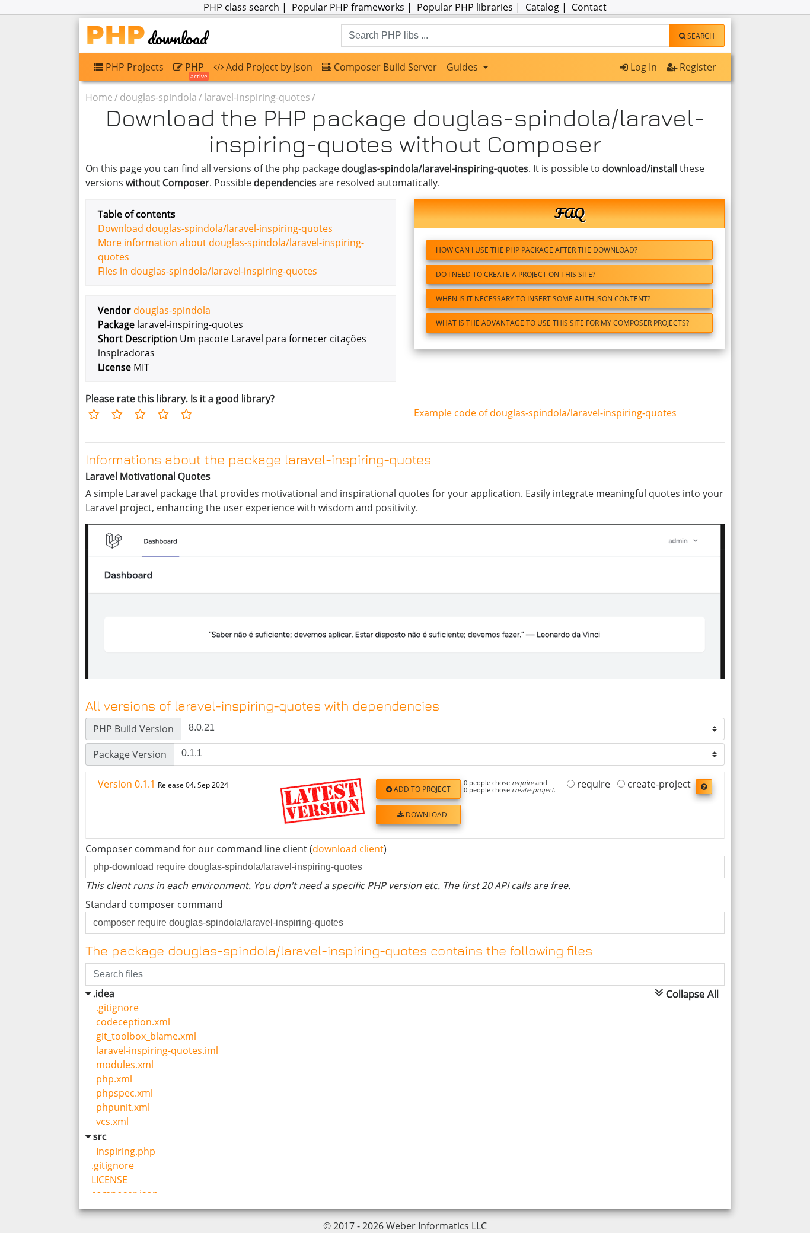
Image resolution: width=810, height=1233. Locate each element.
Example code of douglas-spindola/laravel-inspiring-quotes (545, 412)
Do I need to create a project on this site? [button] (515, 274)
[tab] (405, 805)
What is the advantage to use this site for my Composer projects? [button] (562, 323)
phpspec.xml (122, 1093)
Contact (589, 7)
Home (99, 97)
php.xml (111, 1078)
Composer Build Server (384, 67)
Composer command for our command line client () (236, 848)
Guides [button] (463, 67)
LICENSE (109, 1179)
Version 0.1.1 (163, 784)
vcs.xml (110, 1121)
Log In (642, 67)
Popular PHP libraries (465, 7)
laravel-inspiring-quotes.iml (154, 1050)
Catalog (542, 7)
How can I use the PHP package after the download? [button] (536, 250)
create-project (658, 784)
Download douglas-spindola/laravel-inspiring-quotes (215, 228)
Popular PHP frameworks (348, 7)
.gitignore (115, 1007)
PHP (195, 69)
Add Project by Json (268, 67)
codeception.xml (130, 1021)
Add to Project (421, 789)
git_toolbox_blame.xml (143, 1036)
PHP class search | (246, 7)
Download (425, 815)
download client (348, 848)
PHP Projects (133, 67)
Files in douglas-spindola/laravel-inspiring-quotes (207, 271)
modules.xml (122, 1064)
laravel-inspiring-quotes (257, 97)
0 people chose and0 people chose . (510, 786)
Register (696, 67)
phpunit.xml (120, 1107)
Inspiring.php (123, 1151)
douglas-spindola (158, 97)
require (592, 784)
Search (700, 36)
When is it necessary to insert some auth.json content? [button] (543, 299)
